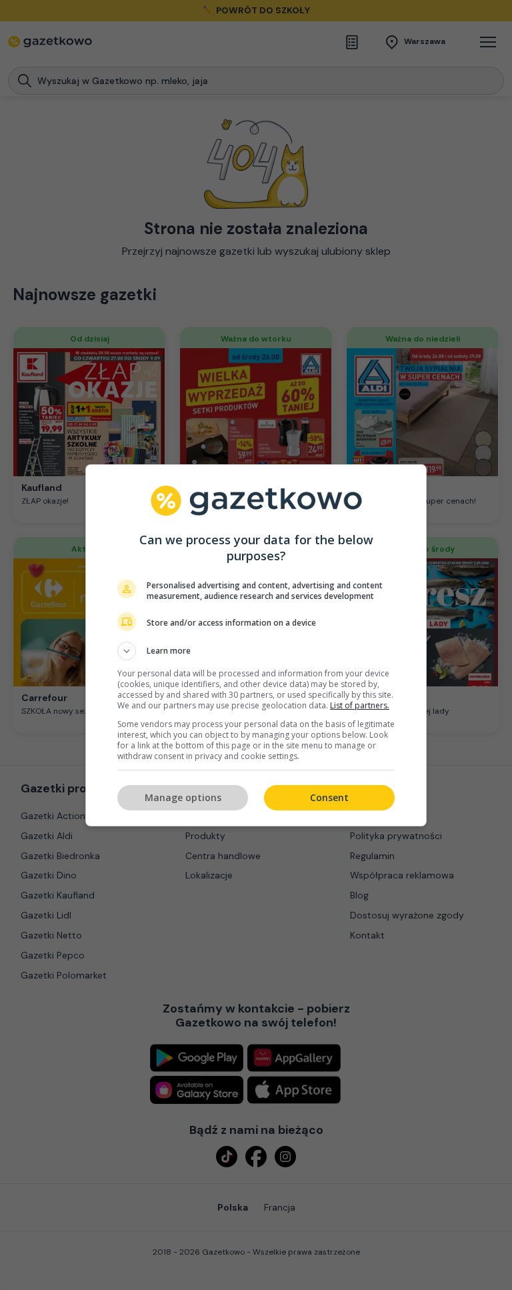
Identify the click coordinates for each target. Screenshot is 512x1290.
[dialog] (256, 645)
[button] (256, 651)
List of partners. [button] (359, 705)
